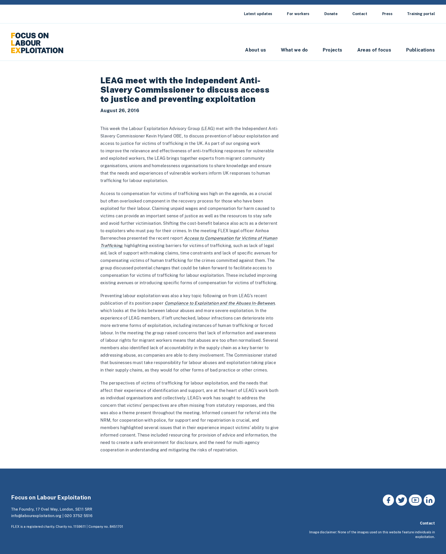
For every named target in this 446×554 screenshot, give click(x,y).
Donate (331, 14)
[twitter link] (401, 500)
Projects (332, 50)
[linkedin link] (429, 500)
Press (387, 14)
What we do (294, 50)
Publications (420, 50)
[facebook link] (388, 500)
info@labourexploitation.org (36, 516)
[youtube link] (415, 500)
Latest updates (258, 14)
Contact (359, 14)
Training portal (421, 14)
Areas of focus (374, 50)
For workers (298, 14)
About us (255, 50)
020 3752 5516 (78, 516)
